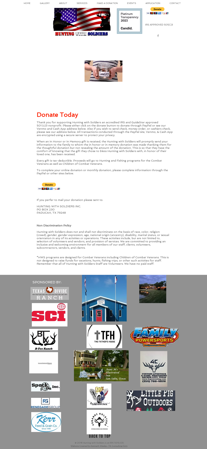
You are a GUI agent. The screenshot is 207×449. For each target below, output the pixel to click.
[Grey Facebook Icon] (158, 35)
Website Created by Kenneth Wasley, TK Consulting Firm (99, 446)
